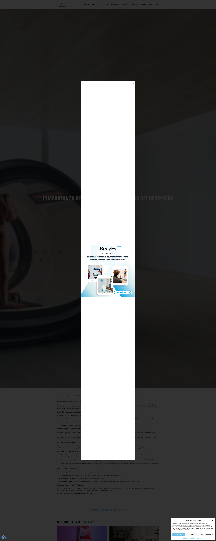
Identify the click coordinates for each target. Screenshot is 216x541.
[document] (108, 270)
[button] (212, 520)
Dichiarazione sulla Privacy (196, 538)
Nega (192, 535)
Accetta (179, 535)
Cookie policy (185, 538)
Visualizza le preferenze (206, 535)
